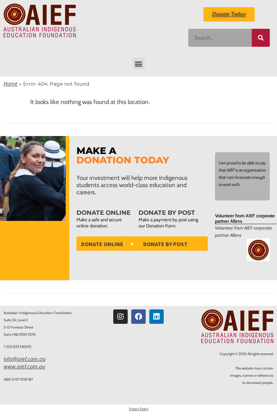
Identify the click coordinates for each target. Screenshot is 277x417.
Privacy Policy (138, 409)
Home (11, 83)
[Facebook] (138, 316)
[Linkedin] (156, 316)
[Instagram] (120, 316)
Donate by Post (165, 244)
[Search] (261, 38)
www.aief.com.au (24, 366)
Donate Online (102, 244)
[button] (139, 63)
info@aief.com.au (24, 358)
